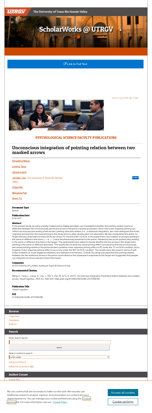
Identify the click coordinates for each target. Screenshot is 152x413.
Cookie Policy (60, 402)
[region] (76, 396)
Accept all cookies (123, 392)
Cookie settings (122, 402)
